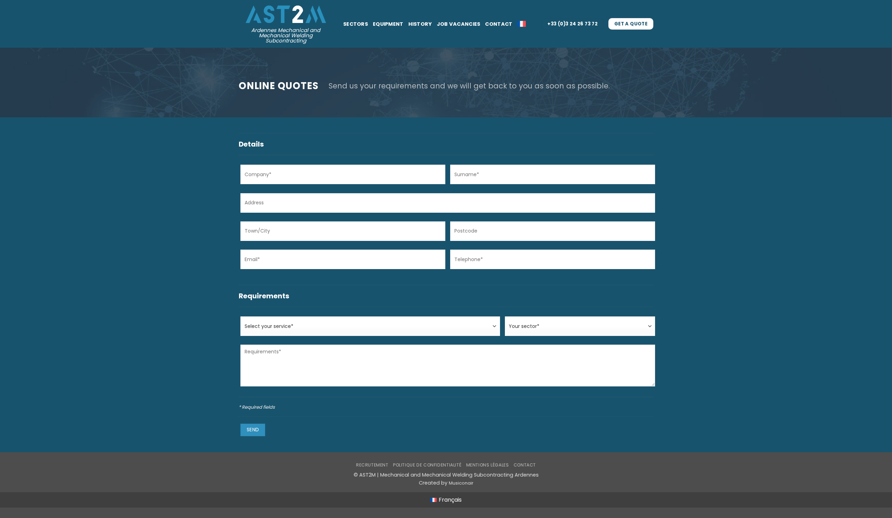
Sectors (355, 24)
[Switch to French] (521, 23)
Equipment (388, 24)
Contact (498, 24)
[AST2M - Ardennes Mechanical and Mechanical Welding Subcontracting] (286, 11)
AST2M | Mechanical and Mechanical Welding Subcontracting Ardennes (449, 474)
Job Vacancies (458, 24)
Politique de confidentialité (427, 465)
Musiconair (461, 483)
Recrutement (372, 465)
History (420, 24)
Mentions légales (487, 465)
